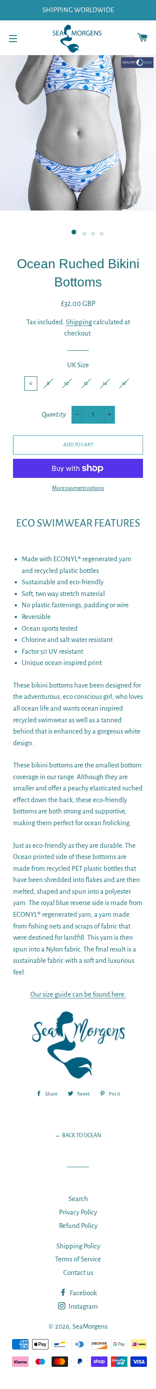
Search (78, 1198)
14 (105, 383)
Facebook (82, 1293)
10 (66, 383)
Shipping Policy (78, 1246)
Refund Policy (78, 1225)
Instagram (82, 1306)
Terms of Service (78, 1259)
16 (124, 383)
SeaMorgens (89, 1326)
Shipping (79, 322)
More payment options (78, 488)
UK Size (78, 365)
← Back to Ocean (78, 1135)
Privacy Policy (78, 1212)
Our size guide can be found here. (78, 994)
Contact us (78, 1272)
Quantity (54, 414)
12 (86, 383)
